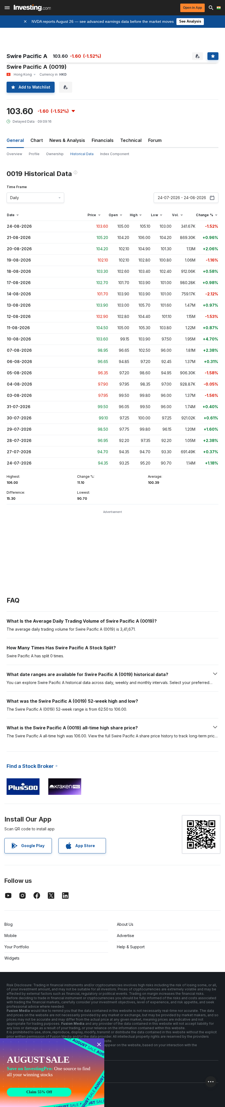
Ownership (55, 154)
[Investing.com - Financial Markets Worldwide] (32, 7)
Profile (34, 154)
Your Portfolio (16, 946)
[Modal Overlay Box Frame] (52, 1072)
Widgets (11, 958)
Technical (131, 140)
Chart (36, 140)
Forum (155, 140)
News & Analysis (67, 140)
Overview (14, 154)
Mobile (10, 935)
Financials (103, 140)
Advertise (125, 935)
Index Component (114, 154)
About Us (125, 924)
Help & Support (131, 946)
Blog (8, 924)
